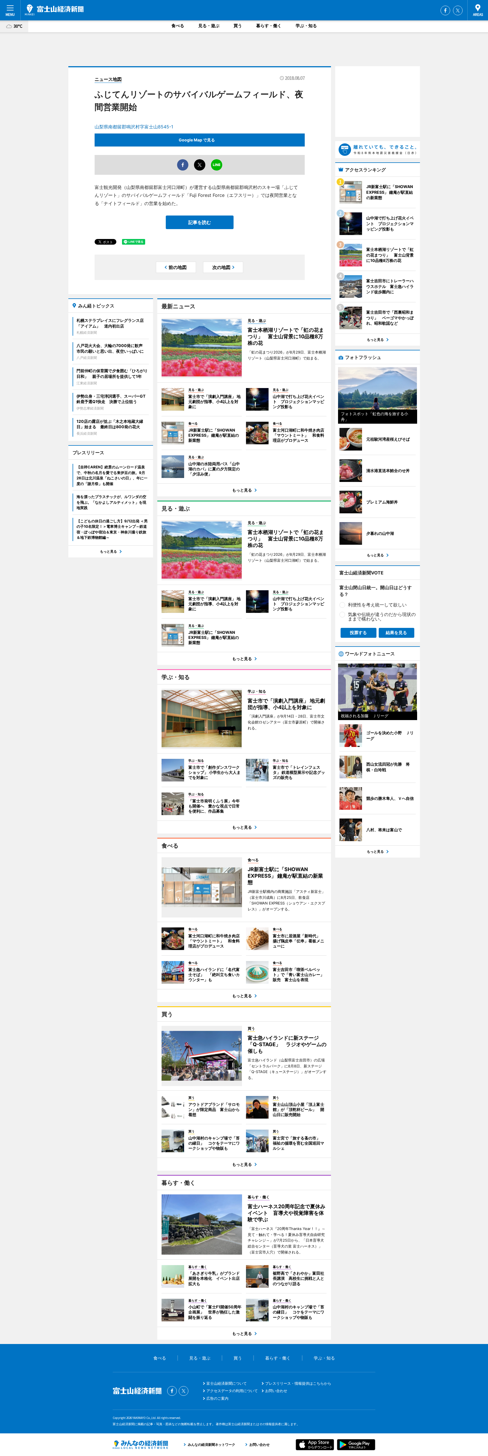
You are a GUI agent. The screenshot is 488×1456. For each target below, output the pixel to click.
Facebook (445, 10)
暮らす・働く (269, 25)
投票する (358, 632)
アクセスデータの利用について (232, 1390)
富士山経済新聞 (54, 10)
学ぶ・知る (306, 25)
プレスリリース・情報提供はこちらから (298, 1383)
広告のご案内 (217, 1398)
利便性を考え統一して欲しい (377, 604)
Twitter (458, 10)
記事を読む (199, 222)
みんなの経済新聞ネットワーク (140, 1444)
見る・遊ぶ (208, 25)
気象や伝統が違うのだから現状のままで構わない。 (382, 616)
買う (238, 25)
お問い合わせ (276, 1390)
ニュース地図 (108, 79)
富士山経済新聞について (226, 1383)
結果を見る (396, 632)
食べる (177, 25)
